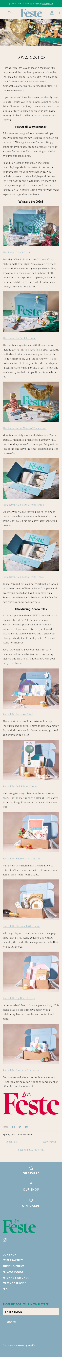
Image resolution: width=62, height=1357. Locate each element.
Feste (12, 1345)
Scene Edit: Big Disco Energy (19, 998)
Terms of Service (14, 1283)
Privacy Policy (13, 1271)
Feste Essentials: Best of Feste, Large (23, 577)
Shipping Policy (14, 1266)
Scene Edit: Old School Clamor (20, 786)
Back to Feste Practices (31, 1149)
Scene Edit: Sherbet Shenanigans (21, 858)
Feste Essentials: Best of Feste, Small (23, 504)
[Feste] (31, 13)
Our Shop (9, 1254)
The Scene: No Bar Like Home (19, 338)
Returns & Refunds (16, 1277)
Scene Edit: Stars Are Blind (18, 714)
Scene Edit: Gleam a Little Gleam (21, 926)
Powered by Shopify (25, 1345)
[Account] (51, 13)
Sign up (11, 1322)
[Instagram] (4, 1239)
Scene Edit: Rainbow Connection (22, 1070)
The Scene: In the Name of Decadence (24, 428)
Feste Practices (13, 1260)
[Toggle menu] (3, 13)
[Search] (11, 13)
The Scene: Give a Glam (16, 252)
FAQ (5, 1289)
